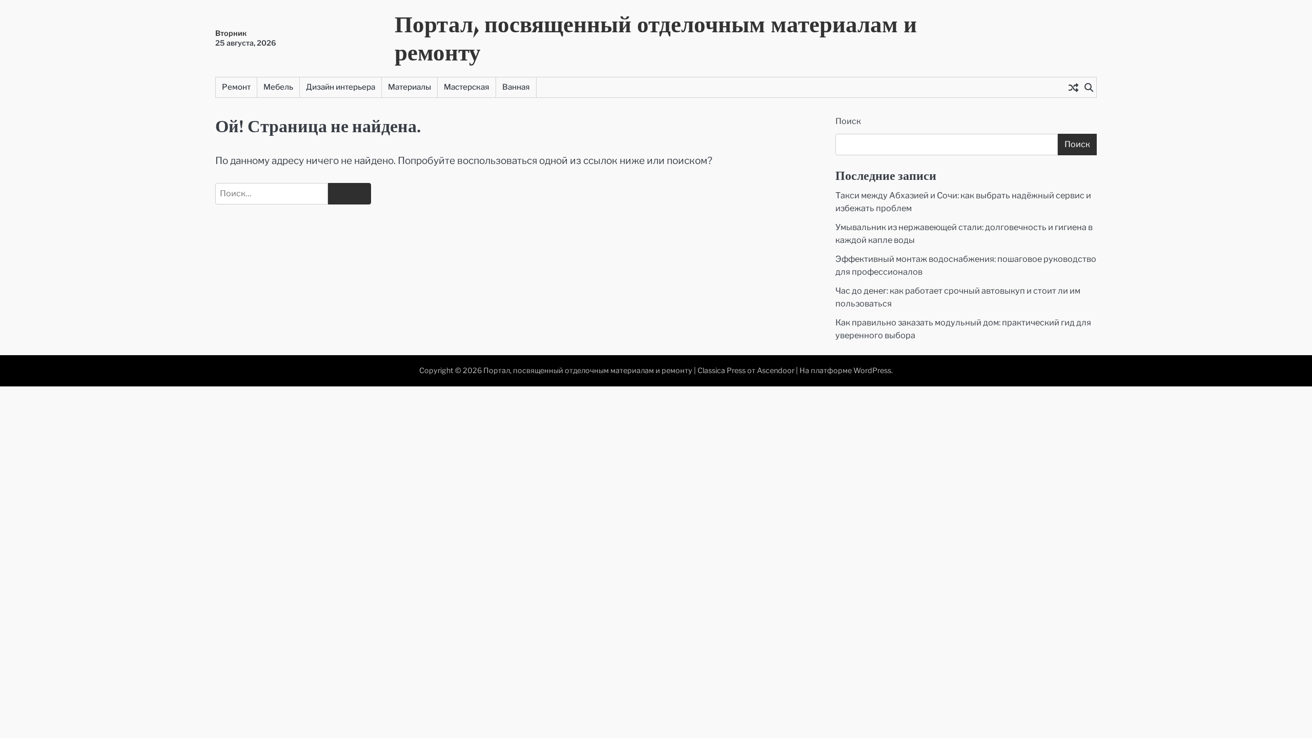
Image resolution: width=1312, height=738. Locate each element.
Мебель (278, 87)
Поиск (848, 121)
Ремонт (236, 87)
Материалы (409, 87)
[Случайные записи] (1073, 87)
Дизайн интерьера (340, 87)
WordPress (872, 370)
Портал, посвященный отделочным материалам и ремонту (656, 38)
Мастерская (466, 87)
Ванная (516, 87)
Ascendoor (775, 370)
